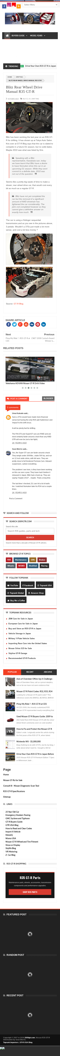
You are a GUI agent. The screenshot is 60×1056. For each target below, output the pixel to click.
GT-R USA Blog (26, 1042)
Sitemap (7, 797)
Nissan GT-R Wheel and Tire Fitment (22, 842)
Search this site (12, 527)
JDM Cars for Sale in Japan (20, 619)
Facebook (28, 585)
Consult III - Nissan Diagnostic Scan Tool (21, 786)
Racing (44, 566)
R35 (9, 560)
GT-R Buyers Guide (14, 822)
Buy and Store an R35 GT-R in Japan (24, 628)
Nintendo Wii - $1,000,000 (28, 742)
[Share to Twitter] (11, 378)
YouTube (14, 585)
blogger (48, 398)
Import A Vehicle (13, 832)
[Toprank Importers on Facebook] (4, 6)
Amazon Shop (37, 593)
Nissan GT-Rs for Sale (12, 780)
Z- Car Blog (10, 855)
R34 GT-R (30, 50)
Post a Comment (15, 499)
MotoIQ (9, 835)
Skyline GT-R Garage (17, 653)
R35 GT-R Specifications (14, 791)
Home (6, 775)
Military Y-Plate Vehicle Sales (21, 638)
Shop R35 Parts (30, 892)
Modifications (31, 43)
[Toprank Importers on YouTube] (14, 5)
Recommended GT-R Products (22, 658)
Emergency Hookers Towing (18, 815)
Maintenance (12, 43)
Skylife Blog (11, 848)
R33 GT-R (20, 50)
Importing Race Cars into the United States (27, 643)
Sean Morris (17, 449)
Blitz (25, 99)
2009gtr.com (30, 1038)
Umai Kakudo (17, 413)
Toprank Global (17, 593)
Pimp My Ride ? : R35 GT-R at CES (31, 704)
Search (30, 537)
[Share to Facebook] (8, 378)
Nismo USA (11, 839)
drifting (19, 77)
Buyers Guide (18, 36)
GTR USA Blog (12, 825)
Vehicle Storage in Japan (19, 633)
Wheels (10, 566)
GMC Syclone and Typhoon (18, 819)
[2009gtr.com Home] (7, 35)
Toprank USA (46, 585)
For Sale (10, 57)
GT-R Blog (18, 304)
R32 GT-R (9, 50)
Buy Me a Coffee (17, 601)
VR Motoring (11, 852)
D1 (30, 99)
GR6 (33, 560)
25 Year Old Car (12, 812)
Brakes (42, 560)
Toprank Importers (10, 1042)
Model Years (36, 36)
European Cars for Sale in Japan (23, 624)
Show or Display (13, 845)
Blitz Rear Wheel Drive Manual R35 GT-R (24, 89)
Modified (33, 566)
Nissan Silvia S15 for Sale (20, 648)
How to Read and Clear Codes (19, 829)
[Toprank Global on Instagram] (9, 5)
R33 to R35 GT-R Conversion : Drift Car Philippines (28, 383)
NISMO (21, 566)
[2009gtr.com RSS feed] (19, 6)
